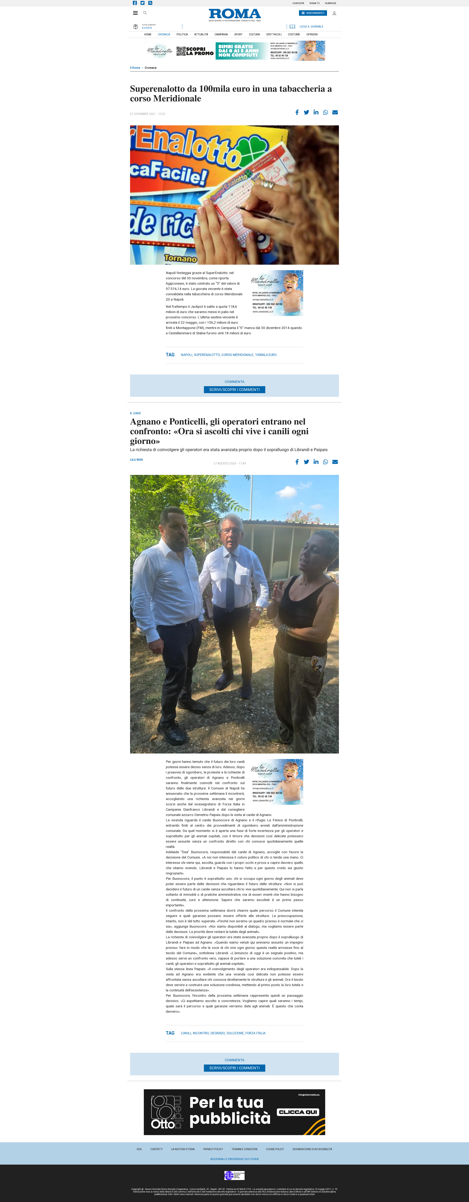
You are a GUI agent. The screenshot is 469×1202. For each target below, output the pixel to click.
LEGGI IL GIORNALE (311, 26)
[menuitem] (298, 3)
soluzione (235, 1033)
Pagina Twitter (144, 3)
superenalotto (207, 355)
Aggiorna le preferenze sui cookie (234, 1159)
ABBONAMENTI (315, 13)
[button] (134, 11)
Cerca (145, 13)
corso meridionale (237, 355)
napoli (186, 355)
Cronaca (150, 67)
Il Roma (135, 67)
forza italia (255, 1033)
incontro (201, 1033)
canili (186, 1033)
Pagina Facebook (137, 3)
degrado (218, 1033)
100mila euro (266, 355)
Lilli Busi (136, 459)
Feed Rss (152, 3)
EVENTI (147, 28)
